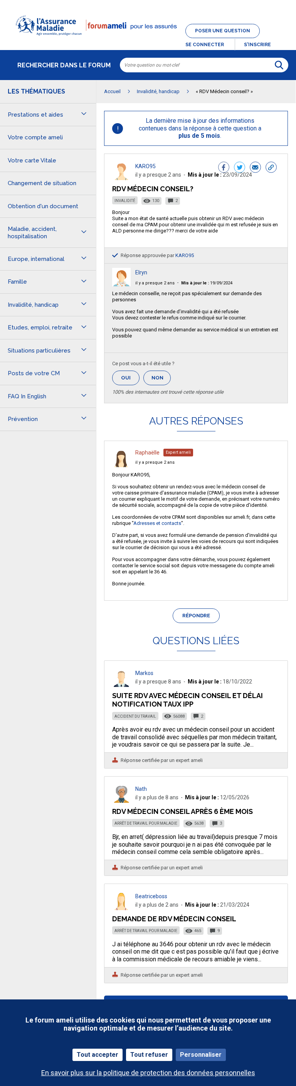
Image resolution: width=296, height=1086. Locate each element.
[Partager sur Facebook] (223, 168)
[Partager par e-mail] (255, 168)
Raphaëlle (147, 452)
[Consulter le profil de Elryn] (121, 284)
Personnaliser (201, 1054)
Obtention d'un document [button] (43, 206)
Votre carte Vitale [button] (32, 160)
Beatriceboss (151, 896)
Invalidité (124, 201)
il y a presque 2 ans (155, 283)
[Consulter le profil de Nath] (121, 800)
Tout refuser (149, 1054)
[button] (148, 40)
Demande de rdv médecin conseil (174, 919)
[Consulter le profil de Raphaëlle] (121, 465)
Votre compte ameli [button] (35, 137)
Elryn (141, 272)
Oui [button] (130, 378)
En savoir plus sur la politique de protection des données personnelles (148, 1073)
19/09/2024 (206, 283)
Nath (141, 789)
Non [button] (161, 380)
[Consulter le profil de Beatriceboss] (121, 908)
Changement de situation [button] (42, 183)
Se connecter (204, 44)
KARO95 (145, 166)
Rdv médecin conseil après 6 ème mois (182, 811)
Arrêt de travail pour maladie (145, 823)
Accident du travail (135, 716)
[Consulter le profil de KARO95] (121, 178)
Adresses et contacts (157, 523)
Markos (144, 673)
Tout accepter (97, 1054)
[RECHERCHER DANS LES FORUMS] (279, 65)
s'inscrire (257, 44)
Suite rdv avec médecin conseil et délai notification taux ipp (187, 700)
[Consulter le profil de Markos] (121, 684)
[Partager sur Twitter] (239, 168)
